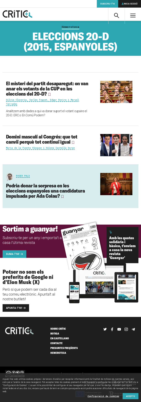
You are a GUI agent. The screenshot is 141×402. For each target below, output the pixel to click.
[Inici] (19, 331)
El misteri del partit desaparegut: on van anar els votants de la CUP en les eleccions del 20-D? (47, 88)
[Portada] (17, 14)
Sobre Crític (58, 328)
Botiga (54, 333)
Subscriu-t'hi (107, 4)
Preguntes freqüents (64, 348)
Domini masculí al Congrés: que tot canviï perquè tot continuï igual (41, 139)
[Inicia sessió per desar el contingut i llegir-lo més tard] (49, 94)
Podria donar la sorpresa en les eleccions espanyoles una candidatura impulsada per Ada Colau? (45, 190)
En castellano (59, 338)
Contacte (56, 343)
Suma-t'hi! (12, 254)
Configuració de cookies (103, 396)
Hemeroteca (70, 27)
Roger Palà (23, 175)
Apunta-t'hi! (14, 308)
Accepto (130, 396)
